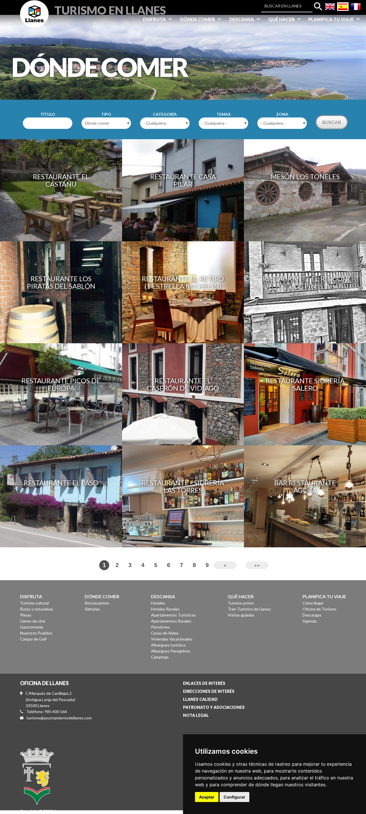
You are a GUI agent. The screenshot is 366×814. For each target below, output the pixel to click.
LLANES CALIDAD (200, 699)
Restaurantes (97, 602)
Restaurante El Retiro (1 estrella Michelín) (183, 282)
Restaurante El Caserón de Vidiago (183, 384)
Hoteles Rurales (165, 608)
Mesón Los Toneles (305, 176)
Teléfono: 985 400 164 (46, 711)
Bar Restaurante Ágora (305, 486)
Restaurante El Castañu (61, 180)
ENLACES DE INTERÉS (204, 683)
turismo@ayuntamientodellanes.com (59, 717)
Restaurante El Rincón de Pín (305, 282)
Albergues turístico (168, 645)
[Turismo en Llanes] (34, 20)
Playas (25, 615)
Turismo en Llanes (110, 9)
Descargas (312, 615)
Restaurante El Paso (61, 482)
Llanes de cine (32, 621)
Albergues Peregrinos (170, 651)
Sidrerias (92, 608)
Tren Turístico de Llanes (249, 608)
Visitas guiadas (241, 615)
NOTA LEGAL (196, 715)
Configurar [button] (234, 797)
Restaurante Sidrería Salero (305, 384)
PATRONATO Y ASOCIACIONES (214, 707)
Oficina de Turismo (319, 608)
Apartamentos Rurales (171, 621)
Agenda (310, 621)
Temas (223, 114)
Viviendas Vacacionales (171, 639)
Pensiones (160, 627)
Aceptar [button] (206, 797)
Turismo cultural (34, 602)
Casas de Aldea (164, 633)
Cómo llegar (313, 602)
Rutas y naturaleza (36, 608)
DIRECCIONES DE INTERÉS (208, 691)
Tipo (106, 114)
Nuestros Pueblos (36, 633)
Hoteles (158, 602)
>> (257, 565)
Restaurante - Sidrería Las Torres (183, 486)
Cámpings (160, 657)
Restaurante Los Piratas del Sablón (61, 282)
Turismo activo (241, 602)
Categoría (165, 114)
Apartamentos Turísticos (173, 615)
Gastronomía (31, 627)
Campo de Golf (33, 639)
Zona (282, 114)
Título (47, 114)
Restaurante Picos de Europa (60, 384)
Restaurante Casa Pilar (183, 180)
